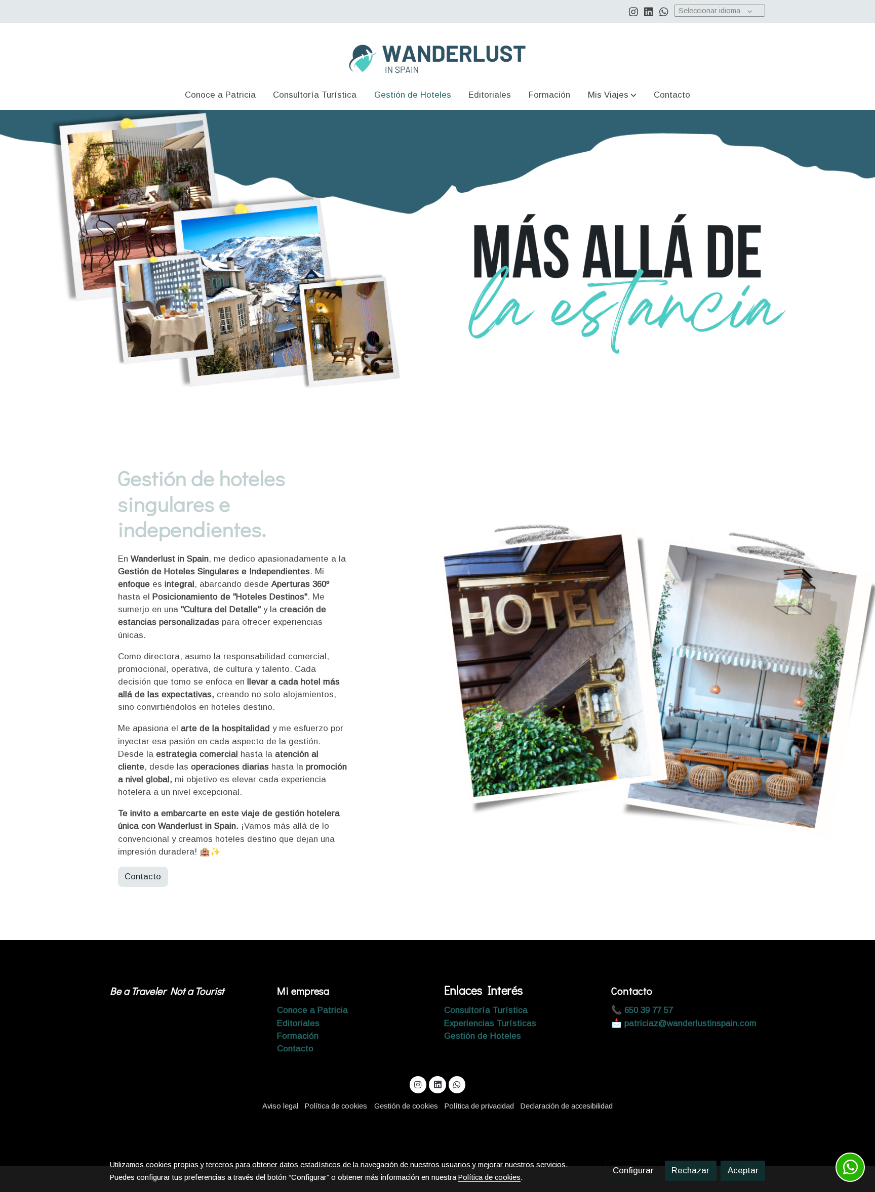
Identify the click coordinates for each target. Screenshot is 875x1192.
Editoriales (298, 1023)
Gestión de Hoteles (482, 1036)
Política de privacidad (479, 1106)
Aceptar (743, 1170)
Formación (298, 1036)
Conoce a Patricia (312, 1010)
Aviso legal (280, 1106)
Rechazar (690, 1170)
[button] (612, 95)
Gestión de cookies (406, 1106)
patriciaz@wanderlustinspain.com (690, 1023)
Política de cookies (336, 1106)
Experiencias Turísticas (490, 1023)
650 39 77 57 (647, 1010)
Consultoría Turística (486, 1010)
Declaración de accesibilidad (567, 1106)
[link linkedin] (648, 11)
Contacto (143, 876)
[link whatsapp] (663, 11)
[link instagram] (633, 11)
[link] (437, 51)
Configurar (633, 1170)
